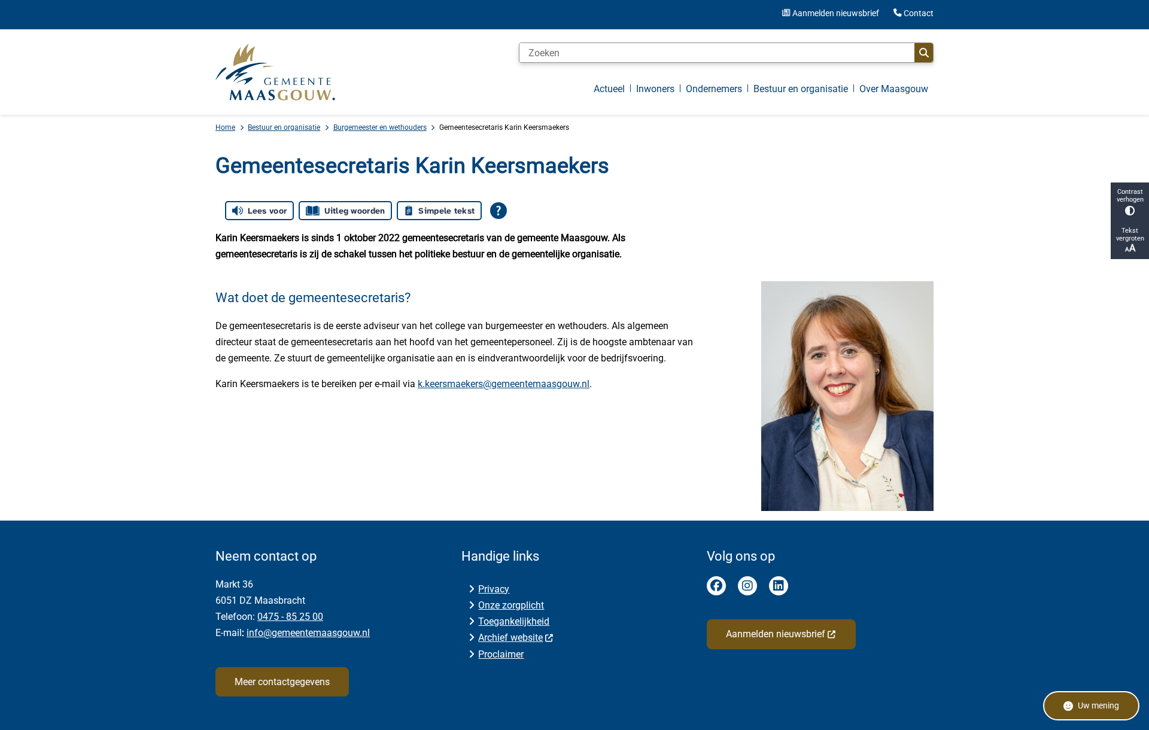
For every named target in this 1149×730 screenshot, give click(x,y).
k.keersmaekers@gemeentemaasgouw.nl (503, 384)
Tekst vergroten (1130, 234)
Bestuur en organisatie (284, 127)
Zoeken (923, 52)
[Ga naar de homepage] (275, 72)
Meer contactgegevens (282, 682)
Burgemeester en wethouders (380, 127)
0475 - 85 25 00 (290, 616)
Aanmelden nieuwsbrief (775, 634)
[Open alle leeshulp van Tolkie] (498, 210)
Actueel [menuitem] (609, 89)
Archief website (510, 637)
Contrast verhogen (1130, 195)
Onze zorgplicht (511, 605)
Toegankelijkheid (513, 621)
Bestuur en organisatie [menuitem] (800, 89)
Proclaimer (501, 654)
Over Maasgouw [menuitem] (893, 89)
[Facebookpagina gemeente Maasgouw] (716, 585)
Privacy (493, 589)
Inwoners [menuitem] (655, 89)
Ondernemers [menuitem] (714, 89)
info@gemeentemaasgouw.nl (308, 632)
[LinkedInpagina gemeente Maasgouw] (778, 585)
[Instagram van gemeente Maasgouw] (747, 585)
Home (225, 127)
